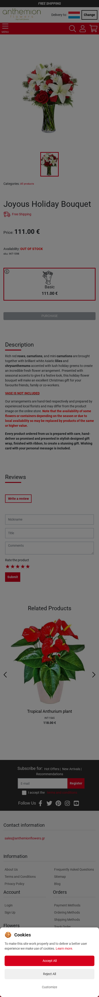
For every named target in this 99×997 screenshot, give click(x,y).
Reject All (49, 974)
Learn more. (64, 948)
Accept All (50, 961)
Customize (49, 987)
